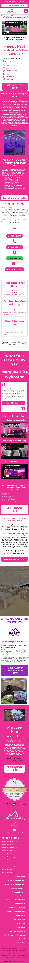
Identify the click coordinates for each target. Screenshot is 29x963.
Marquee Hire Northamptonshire (11, 866)
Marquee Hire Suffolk (7, 872)
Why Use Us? (9, 935)
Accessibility (20, 923)
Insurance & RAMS (18, 939)
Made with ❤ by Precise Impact (14, 961)
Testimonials (20, 904)
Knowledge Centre (18, 896)
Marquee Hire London (8, 844)
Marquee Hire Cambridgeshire (10, 857)
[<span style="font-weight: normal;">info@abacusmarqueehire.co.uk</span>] (14, 830)
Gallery (7, 900)
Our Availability (19, 919)
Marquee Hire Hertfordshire (9, 841)
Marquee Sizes (17, 892)
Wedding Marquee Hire (16, 880)
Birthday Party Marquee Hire (14, 884)
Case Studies (20, 900)
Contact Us (21, 935)
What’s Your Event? (16, 888)
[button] (26, 11)
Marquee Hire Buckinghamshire (10, 853)
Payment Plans (19, 915)
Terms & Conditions (17, 931)
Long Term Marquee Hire (15, 911)
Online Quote (20, 876)
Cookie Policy (20, 943)
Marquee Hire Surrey (7, 869)
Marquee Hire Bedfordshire (9, 847)
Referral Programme (17, 908)
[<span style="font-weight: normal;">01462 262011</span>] (14, 823)
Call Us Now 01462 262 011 (14, 2)
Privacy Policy (20, 927)
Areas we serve (10, 837)
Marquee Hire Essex (7, 860)
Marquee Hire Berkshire (8, 850)
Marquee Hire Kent (7, 863)
